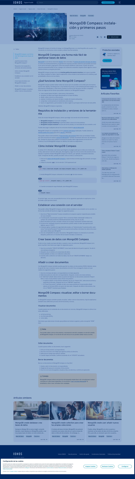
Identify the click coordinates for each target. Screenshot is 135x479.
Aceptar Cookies (13, 471)
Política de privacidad (7, 469)
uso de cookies (49, 467)
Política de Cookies (62, 467)
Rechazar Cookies (107, 466)
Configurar (27, 467)
